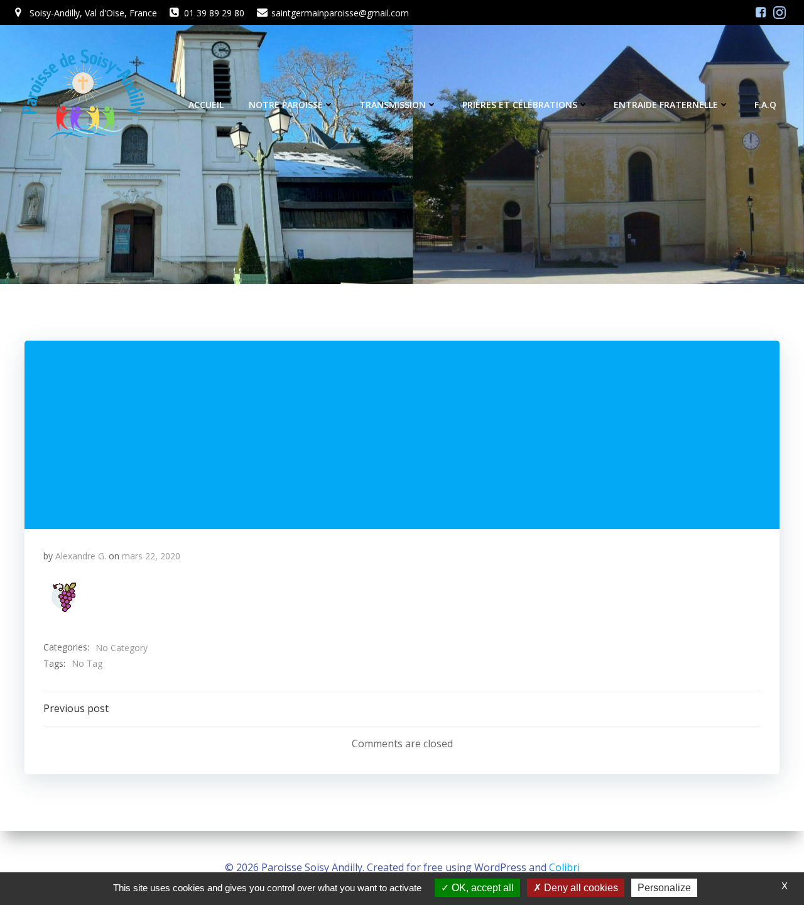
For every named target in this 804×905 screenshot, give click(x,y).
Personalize (664, 887)
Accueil (206, 105)
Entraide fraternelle (666, 105)
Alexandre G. (80, 556)
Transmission (392, 105)
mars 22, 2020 (151, 556)
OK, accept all (481, 887)
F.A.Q (765, 105)
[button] (63, 597)
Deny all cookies (579, 887)
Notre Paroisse (286, 105)
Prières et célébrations (519, 105)
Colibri (564, 867)
